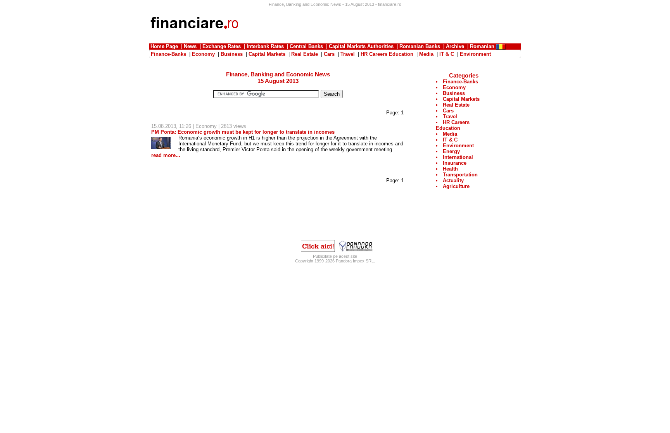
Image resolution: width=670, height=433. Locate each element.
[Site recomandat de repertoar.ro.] (318, 250)
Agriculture (456, 186)
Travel (450, 116)
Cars (448, 111)
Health (450, 169)
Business (454, 93)
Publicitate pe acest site (335, 256)
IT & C (450, 140)
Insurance (454, 163)
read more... (165, 155)
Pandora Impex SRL (355, 261)
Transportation (460, 175)
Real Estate (456, 105)
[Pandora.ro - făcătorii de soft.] (356, 250)
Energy (451, 151)
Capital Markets (461, 99)
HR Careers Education (453, 125)
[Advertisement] (380, 24)
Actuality (453, 180)
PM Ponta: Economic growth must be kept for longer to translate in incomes (243, 132)
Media (450, 134)
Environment (458, 145)
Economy (206, 126)
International (458, 157)
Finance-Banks (460, 82)
